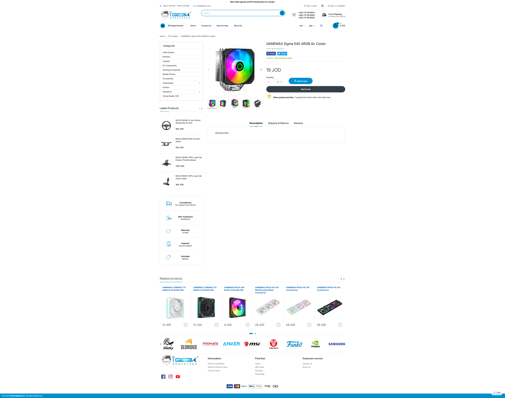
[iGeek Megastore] (176, 15)
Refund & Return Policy (218, 367)
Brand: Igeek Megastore (275, 49)
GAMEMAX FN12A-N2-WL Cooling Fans (298, 288)
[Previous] (202, 109)
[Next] (199, 109)
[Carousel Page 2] (255, 333)
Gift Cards (259, 367)
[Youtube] (178, 377)
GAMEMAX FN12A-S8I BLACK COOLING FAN (234, 288)
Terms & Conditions (216, 363)
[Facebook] (163, 377)
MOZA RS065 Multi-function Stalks (188, 140)
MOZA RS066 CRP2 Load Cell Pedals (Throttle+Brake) (189, 158)
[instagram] (170, 377)
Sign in (333, 6)
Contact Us (307, 363)
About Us (306, 367)
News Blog (259, 374)
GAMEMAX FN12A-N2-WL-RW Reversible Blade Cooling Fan (267, 290)
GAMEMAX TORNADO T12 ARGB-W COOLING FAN (174, 288)
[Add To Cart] (185, 324)
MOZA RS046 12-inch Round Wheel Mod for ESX (188, 121)
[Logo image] (168, 344)
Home (257, 363)
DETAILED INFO (222, 133)
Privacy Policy (214, 370)
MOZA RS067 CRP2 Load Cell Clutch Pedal (188, 177)
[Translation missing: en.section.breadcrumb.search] (282, 13)
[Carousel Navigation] (200, 109)
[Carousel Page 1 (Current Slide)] (251, 333)
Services (258, 370)
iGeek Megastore (17, 396)
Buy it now (305, 89)
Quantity (270, 77)
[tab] (276, 133)
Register (342, 6)
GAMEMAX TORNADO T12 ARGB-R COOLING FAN (205, 288)
